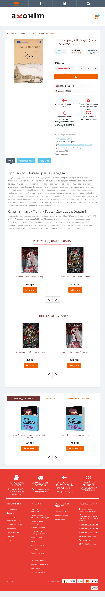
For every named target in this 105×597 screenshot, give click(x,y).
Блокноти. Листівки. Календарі (38, 510)
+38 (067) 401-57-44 (89, 524)
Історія (33, 541)
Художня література (38, 572)
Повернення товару (14, 524)
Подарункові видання (39, 553)
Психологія (35, 557)
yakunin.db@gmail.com (90, 536)
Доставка (10, 513)
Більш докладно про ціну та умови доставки (62, 228)
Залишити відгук (93, 51)
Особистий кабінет (62, 512)
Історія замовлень (62, 515)
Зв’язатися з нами (14, 521)
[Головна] (7, 33)
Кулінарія (34, 549)
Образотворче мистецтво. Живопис (39, 532)
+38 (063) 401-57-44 (89, 528)
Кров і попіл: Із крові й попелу (29, 276)
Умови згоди (11, 517)
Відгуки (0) (44, 161)
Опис (10, 161)
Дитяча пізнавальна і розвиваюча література (40, 516)
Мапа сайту (11, 528)
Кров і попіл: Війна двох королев (75, 276)
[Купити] (76, 76)
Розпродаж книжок (38, 561)
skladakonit (85, 540)
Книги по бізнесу (37, 545)
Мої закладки (60, 519)
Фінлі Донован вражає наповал (75, 435)
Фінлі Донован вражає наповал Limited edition (30, 436)
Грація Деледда (66, 138)
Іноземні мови (36, 537)
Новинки (10, 536)
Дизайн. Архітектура (38, 527)
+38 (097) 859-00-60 (89, 532)
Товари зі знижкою (14, 540)
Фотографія (35, 568)
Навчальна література (39, 564)
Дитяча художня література (37, 522)
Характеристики (26, 161)
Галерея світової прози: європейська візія (75, 145)
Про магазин (12, 509)
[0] (96, 18)
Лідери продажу (13, 532)
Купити (30, 290)
